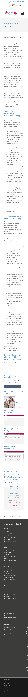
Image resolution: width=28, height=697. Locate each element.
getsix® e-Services (10, 5)
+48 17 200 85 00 (8, 631)
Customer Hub (18, 5)
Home (5, 679)
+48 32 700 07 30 (8, 612)
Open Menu (22, 13)
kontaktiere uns (15, 500)
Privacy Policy (7, 685)
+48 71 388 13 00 (8, 535)
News (15, 6)
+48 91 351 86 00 (8, 593)
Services (6, 681)
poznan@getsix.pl (12, 560)
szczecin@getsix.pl (12, 598)
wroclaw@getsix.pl (12, 541)
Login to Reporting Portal (12, 386)
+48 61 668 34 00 (8, 554)
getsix (6, 691)
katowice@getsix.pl (12, 617)
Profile (9, 679)
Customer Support (9, 6)
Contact (13, 683)
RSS (15, 4)
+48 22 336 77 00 (8, 573)
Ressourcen (20, 6)
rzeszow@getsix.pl (12, 634)
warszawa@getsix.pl (12, 579)
